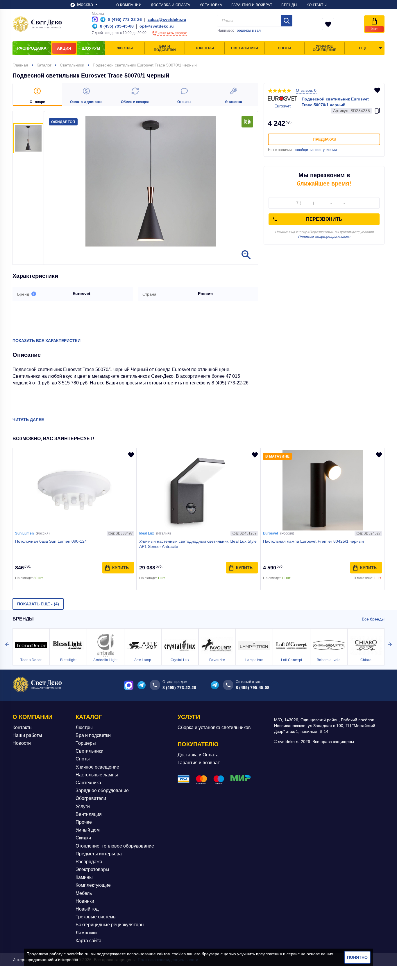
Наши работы (27, 735)
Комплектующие (93, 885)
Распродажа (89, 861)
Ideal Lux (146, 533)
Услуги (83, 806)
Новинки (85, 901)
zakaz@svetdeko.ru (167, 19)
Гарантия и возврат (199, 762)
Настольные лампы (97, 774)
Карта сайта (88, 940)
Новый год (87, 908)
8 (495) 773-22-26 (179, 687)
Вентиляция (89, 814)
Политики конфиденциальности (324, 237)
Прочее (84, 822)
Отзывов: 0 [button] (306, 90)
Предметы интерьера (99, 853)
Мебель (84, 893)
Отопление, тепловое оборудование (115, 845)
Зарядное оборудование (102, 790)
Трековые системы (96, 916)
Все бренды (373, 619)
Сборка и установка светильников (214, 727)
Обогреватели (91, 798)
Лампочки (86, 932)
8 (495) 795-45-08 (252, 687)
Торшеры (86, 743)
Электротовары (92, 869)
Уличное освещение (97, 766)
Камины (84, 877)
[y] (286, 20)
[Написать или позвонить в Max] (95, 19)
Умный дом (88, 830)
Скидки (83, 837)
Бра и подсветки (93, 735)
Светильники (89, 751)
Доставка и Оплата (198, 754)
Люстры (84, 727)
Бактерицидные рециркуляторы (110, 924)
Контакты (22, 727)
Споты (83, 758)
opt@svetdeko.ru (157, 26)
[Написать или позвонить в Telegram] (103, 19)
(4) (38, 604)
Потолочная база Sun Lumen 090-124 (51, 541)
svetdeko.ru (77, 953)
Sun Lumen (24, 533)
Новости (21, 743)
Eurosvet (270, 533)
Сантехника (88, 782)
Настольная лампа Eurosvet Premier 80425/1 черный (313, 541)
